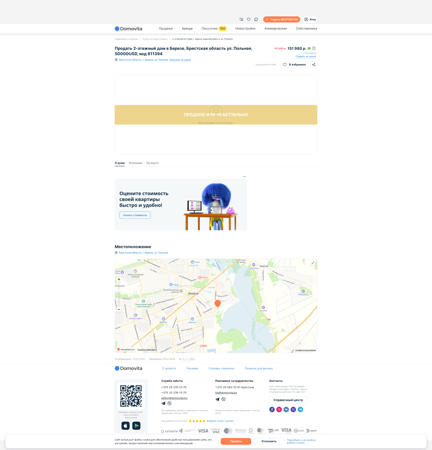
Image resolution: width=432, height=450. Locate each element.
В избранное (297, 64)
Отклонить (269, 441)
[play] (136, 426)
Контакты (275, 380)
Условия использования (305, 350)
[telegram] (300, 409)
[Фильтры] (241, 19)
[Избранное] (248, 19)
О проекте (169, 368)
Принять (236, 441)
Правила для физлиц (259, 368)
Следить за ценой (305, 56)
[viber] (293, 409)
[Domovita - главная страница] (128, 28)
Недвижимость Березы (126, 39)
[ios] (126, 426)
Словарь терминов (221, 368)
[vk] (286, 409)
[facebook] (272, 409)
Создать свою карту (147, 349)
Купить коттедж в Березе (155, 39)
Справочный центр (288, 400)
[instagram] (279, 409)
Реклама (192, 368)
